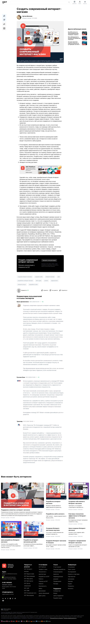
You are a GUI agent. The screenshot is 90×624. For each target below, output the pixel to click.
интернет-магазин (50, 276)
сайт (59, 276)
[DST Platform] (41, 169)
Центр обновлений (44, 593)
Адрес (4, 571)
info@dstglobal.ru (7, 592)
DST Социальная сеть (30, 593)
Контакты (70, 588)
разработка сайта (33, 284)
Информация (72, 564)
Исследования (72, 571)
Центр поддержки (58, 595)
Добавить (74, 3)
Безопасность (43, 586)
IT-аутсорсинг (57, 567)
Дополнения (42, 591)
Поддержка (57, 588)
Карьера (70, 581)
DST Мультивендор (29, 576)
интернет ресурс (22, 284)
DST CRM (26, 590)
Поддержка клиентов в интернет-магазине (15, 510)
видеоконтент (54, 280)
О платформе (43, 564)
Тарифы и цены (43, 569)
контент (46, 280)
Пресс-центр (71, 569)
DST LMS (26, 588)
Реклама (55, 583)
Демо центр (42, 595)
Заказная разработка (59, 569)
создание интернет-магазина (25, 276)
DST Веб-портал (28, 581)
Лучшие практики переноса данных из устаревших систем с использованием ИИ (74, 43)
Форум (55, 593)
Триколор (19, 421)
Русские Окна (21, 377)
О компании (71, 567)
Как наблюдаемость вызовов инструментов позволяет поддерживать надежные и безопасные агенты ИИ (74, 38)
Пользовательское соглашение (56, 618)
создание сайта (38, 276)
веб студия (38, 280)
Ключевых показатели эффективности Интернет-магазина (77, 516)
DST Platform (42, 567)
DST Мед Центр (28, 578)
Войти (80, 3)
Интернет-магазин (5, 517)
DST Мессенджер (29, 595)
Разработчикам (57, 598)
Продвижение (57, 581)
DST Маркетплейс (29, 574)
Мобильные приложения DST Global (11, 566)
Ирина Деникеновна (23, 301)
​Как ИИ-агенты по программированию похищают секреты (73, 33)
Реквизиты (71, 586)
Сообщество (56, 591)
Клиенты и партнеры (73, 574)
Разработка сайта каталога (55, 514)
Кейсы (40, 588)
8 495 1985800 (7, 582)
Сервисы (85, 3)
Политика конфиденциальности (69, 618)
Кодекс (70, 583)
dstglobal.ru (35, 230)
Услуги (55, 564)
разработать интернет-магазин (25, 280)
